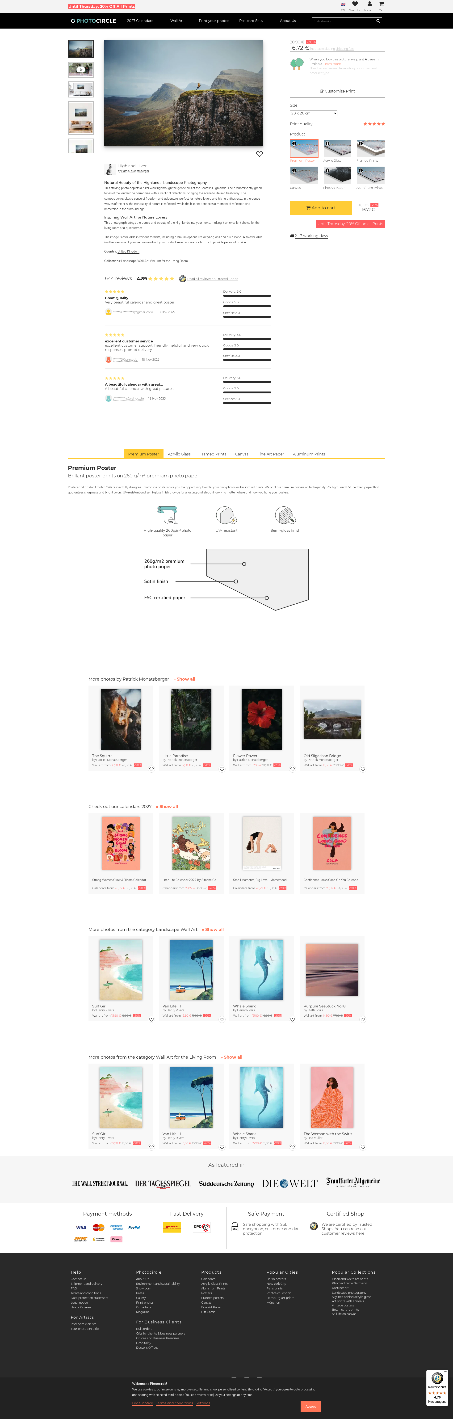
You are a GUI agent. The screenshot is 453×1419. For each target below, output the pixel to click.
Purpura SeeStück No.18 (325, 1006)
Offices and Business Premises (157, 1338)
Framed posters (212, 1298)
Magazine (143, 1312)
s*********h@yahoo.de (128, 398)
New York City (276, 1283)
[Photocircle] (93, 21)
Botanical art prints (345, 1309)
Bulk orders (144, 1329)
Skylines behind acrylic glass (351, 1297)
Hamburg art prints (280, 1298)
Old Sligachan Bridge (322, 756)
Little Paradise (175, 756)
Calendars (208, 1279)
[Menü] (445, 1372)
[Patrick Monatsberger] (110, 169)
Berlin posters (276, 1279)
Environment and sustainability (158, 1283)
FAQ (74, 1288)
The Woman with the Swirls (328, 1134)
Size (294, 105)
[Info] (294, 143)
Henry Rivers (105, 1010)
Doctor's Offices (147, 1347)
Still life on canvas (344, 1314)
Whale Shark (244, 1006)
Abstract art (340, 1288)
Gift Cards (208, 1312)
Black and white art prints (350, 1279)
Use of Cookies (81, 1307)
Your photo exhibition (86, 1329)
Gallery (141, 1298)
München (273, 1302)
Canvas (206, 1302)
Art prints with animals (348, 1301)
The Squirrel (102, 756)
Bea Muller (315, 1138)
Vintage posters (343, 1305)
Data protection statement (90, 1298)
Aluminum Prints (213, 1288)
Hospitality (143, 1343)
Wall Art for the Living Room (169, 261)
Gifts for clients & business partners (160, 1333)
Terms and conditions (86, 1293)
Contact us (78, 1279)
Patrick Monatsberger (135, 171)
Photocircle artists (83, 1324)
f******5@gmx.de (125, 359)
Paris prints (275, 1288)
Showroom (143, 1288)
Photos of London (279, 1293)
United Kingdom (128, 251)
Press (140, 1293)
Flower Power (245, 756)
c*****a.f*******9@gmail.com (133, 312)
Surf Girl (99, 1006)
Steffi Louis (315, 1010)
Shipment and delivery (86, 1283)
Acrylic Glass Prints (214, 1283)
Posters (206, 1293)
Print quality (301, 124)
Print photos (145, 1302)
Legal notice (79, 1302)
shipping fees (345, 49)
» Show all (184, 679)
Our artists (143, 1307)
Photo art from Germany (349, 1283)
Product (297, 134)
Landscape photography (349, 1292)
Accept (311, 1406)
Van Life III (172, 1006)
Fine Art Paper (211, 1307)
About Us (142, 1279)
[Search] (378, 21)
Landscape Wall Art (134, 261)
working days (311, 236)
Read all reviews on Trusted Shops (212, 279)
